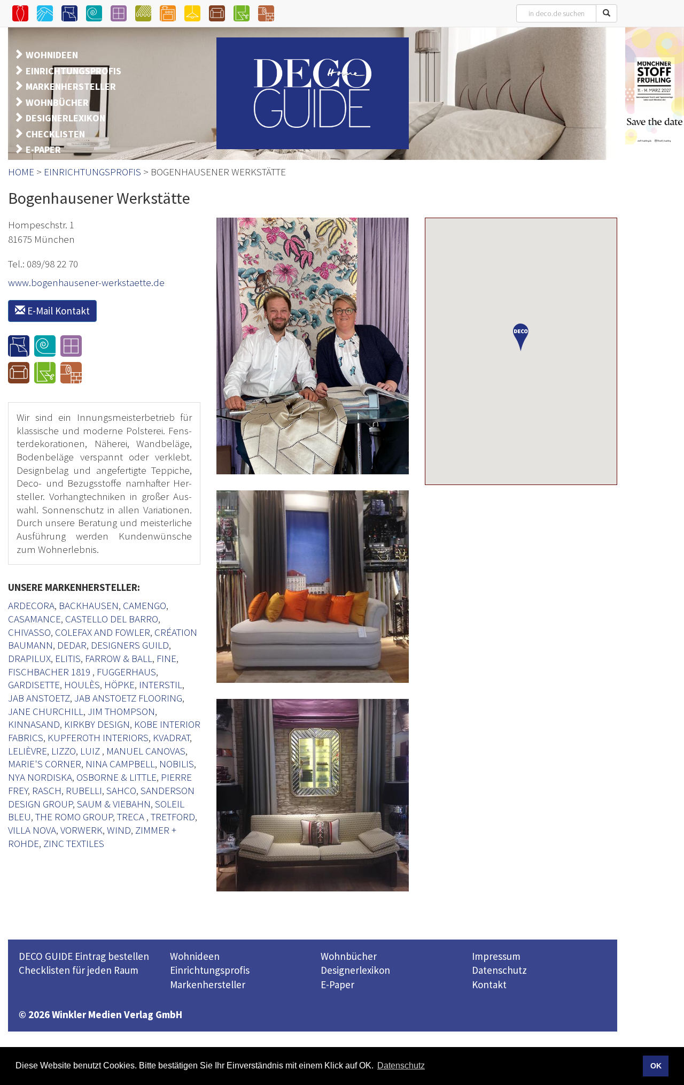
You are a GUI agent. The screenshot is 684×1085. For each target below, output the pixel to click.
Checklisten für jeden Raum (78, 970)
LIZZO (63, 750)
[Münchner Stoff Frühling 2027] (654, 85)
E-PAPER (43, 149)
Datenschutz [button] (401, 1065)
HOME (21, 171)
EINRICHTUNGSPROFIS (73, 71)
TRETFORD (173, 816)
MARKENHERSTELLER (71, 86)
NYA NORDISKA (40, 777)
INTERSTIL (160, 684)
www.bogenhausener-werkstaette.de (86, 282)
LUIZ (91, 750)
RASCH (46, 790)
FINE (166, 658)
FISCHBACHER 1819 (50, 671)
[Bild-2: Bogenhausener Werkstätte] (312, 586)
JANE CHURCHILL (45, 711)
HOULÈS (82, 684)
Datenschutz (499, 970)
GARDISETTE (34, 684)
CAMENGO (144, 605)
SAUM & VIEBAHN (114, 803)
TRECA (131, 816)
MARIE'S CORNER (44, 763)
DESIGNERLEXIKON (65, 118)
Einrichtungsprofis (210, 970)
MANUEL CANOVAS (145, 750)
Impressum (496, 956)
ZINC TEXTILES (73, 843)
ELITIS (68, 658)
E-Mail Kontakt (57, 310)
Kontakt (489, 984)
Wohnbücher (349, 956)
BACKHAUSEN (89, 605)
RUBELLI (84, 790)
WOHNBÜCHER (57, 102)
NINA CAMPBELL (120, 763)
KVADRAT (171, 737)
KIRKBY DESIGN (97, 724)
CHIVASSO (29, 632)
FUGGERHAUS (126, 671)
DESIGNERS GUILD (130, 644)
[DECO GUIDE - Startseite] (312, 93)
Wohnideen (195, 956)
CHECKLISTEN (55, 134)
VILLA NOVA (32, 830)
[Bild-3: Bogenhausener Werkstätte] (312, 795)
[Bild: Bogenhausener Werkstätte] (312, 346)
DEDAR (72, 644)
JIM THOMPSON (121, 711)
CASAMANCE (34, 618)
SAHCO (121, 790)
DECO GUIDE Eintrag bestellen (84, 956)
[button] (521, 337)
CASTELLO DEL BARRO (111, 618)
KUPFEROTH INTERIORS (98, 737)
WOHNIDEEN (52, 55)
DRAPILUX (29, 658)
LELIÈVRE (27, 750)
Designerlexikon (355, 970)
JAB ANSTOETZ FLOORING (128, 697)
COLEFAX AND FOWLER (102, 632)
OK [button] (656, 1065)
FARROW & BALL (118, 658)
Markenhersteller (207, 984)
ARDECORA (31, 605)
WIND (119, 830)
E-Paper (337, 984)
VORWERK (81, 830)
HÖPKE (119, 684)
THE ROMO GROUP (74, 816)
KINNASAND (34, 724)
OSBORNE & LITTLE (116, 777)
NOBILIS (176, 763)
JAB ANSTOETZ (39, 697)
